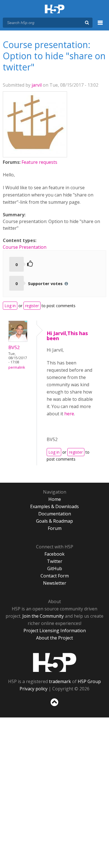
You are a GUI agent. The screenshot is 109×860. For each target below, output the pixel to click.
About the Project (54, 638)
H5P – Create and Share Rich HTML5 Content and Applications (54, 9)
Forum (54, 528)
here (69, 414)
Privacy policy (34, 689)
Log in (10, 305)
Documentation (54, 514)
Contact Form (55, 576)
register (32, 305)
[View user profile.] (35, 153)
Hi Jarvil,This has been (67, 336)
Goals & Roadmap (54, 521)
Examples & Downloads (54, 506)
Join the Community (43, 616)
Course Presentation (24, 247)
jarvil (37, 85)
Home (54, 499)
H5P (54, 662)
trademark (60, 681)
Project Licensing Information (54, 630)
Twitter (54, 561)
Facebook (54, 554)
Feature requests (39, 162)
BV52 (14, 347)
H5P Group (89, 681)
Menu (100, 25)
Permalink (16, 367)
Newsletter (54, 583)
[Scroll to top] (54, 706)
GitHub (54, 568)
